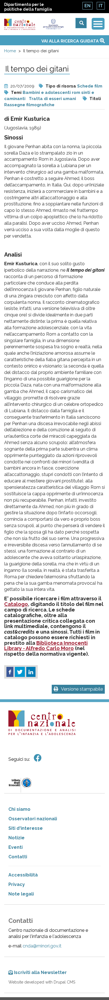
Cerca (81, 23)
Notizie (16, 837)
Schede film (89, 86)
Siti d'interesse (25, 828)
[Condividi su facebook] (9, 672)
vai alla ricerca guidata (70, 41)
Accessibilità (23, 875)
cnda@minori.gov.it (42, 946)
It (101, 5)
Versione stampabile (82, 689)
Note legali (21, 894)
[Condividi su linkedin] (30, 672)
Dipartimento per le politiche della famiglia (28, 6)
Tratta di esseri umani (52, 98)
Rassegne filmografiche (29, 104)
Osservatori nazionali (32, 818)
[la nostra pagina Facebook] (37, 758)
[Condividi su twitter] (20, 672)
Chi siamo (19, 809)
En (87, 5)
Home (10, 50)
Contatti (17, 856)
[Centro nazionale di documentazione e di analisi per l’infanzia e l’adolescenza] (19, 24)
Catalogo (16, 604)
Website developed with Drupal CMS (41, 982)
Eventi (15, 847)
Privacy (16, 884)
